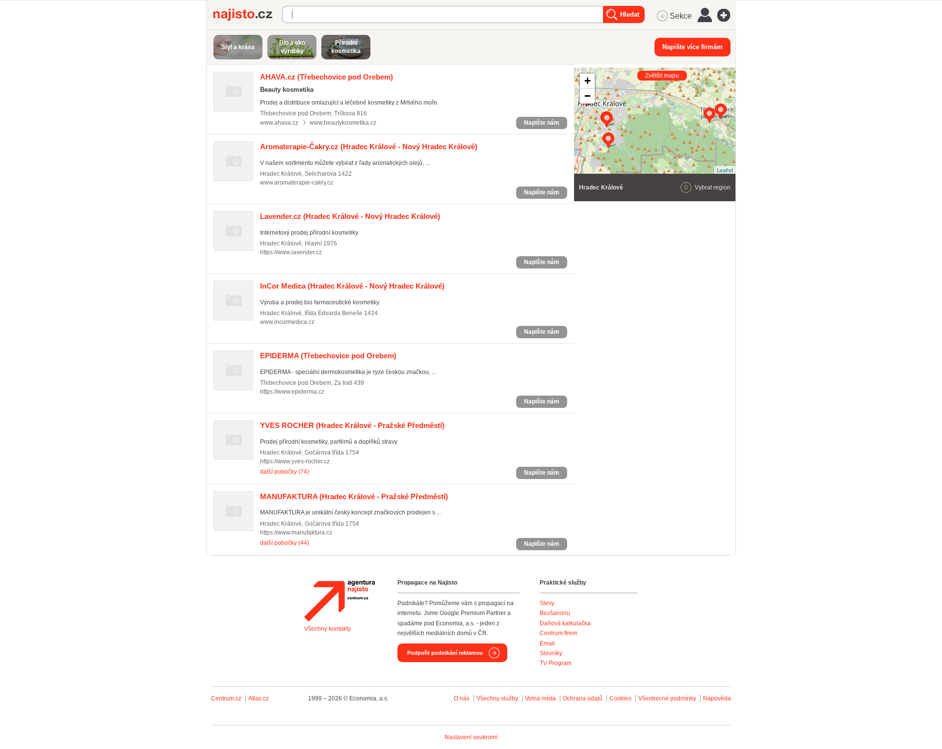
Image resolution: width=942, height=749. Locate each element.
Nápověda (717, 698)
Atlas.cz (258, 698)
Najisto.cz (247, 14)
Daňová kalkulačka (565, 623)
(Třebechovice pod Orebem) (326, 77)
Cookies (620, 698)
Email (547, 643)
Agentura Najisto (339, 600)
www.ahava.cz (279, 122)
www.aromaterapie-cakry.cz (296, 182)
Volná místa (540, 698)
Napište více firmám (692, 47)
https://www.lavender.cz (291, 252)
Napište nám (541, 122)
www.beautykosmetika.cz (343, 122)
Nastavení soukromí (471, 737)
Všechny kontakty (327, 628)
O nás (462, 698)
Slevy (547, 603)
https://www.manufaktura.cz (296, 532)
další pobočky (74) (284, 471)
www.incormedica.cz (287, 322)
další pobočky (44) (284, 542)
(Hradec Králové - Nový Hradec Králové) (368, 146)
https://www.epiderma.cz (292, 391)
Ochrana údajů (582, 698)
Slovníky (551, 653)
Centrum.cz (226, 698)
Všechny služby (498, 698)
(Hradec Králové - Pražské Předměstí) (352, 425)
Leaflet (725, 170)
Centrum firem (558, 633)
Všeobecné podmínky (667, 698)
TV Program (556, 663)
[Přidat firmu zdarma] (726, 15)
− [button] (587, 96)
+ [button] (587, 81)
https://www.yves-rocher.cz (295, 461)
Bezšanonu (555, 613)
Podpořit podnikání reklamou (445, 653)
